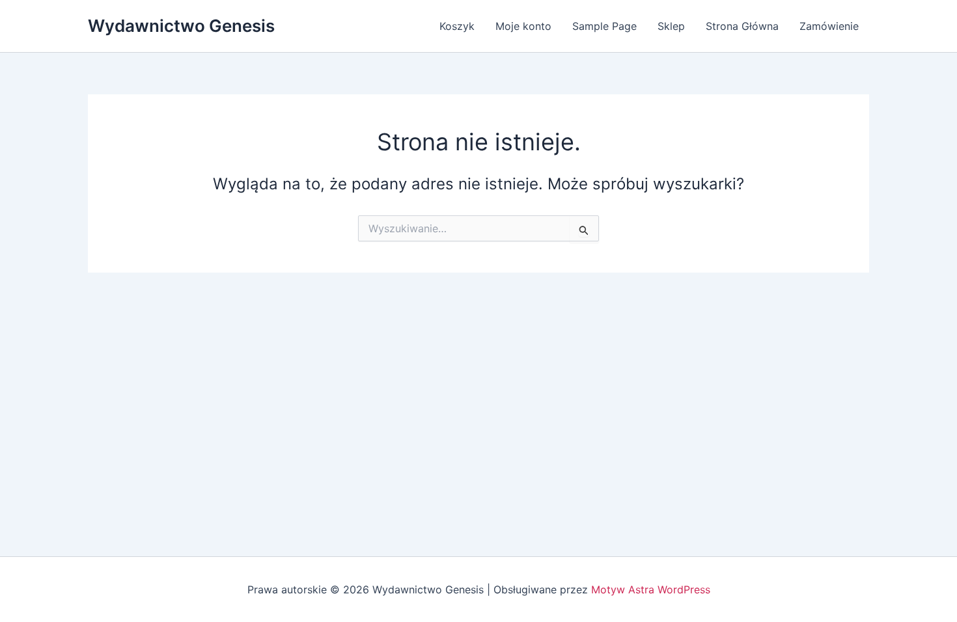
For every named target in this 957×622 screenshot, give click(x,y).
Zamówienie (829, 26)
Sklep (671, 26)
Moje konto (523, 26)
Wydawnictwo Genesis (181, 26)
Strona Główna (742, 26)
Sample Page (604, 26)
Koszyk (457, 26)
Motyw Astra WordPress (650, 589)
